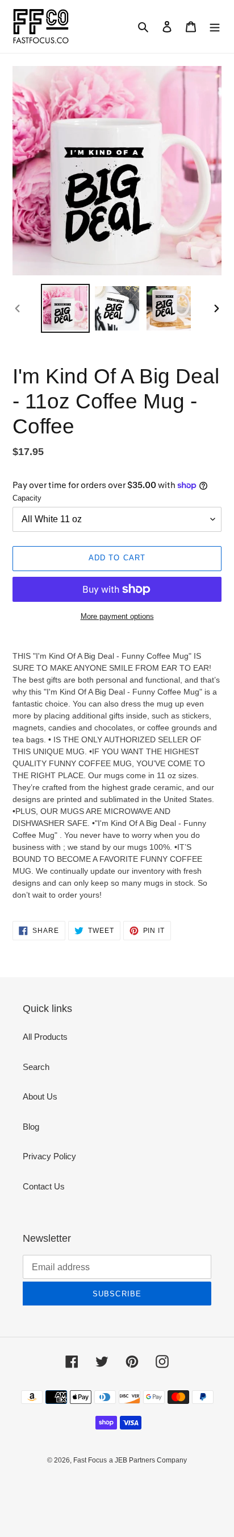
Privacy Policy (49, 1156)
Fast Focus (90, 1460)
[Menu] (215, 26)
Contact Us (44, 1186)
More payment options (117, 616)
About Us (40, 1096)
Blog (31, 1126)
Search (36, 1067)
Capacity (26, 498)
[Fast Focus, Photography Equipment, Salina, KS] (55, 1486)
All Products (45, 1037)
